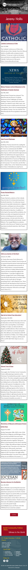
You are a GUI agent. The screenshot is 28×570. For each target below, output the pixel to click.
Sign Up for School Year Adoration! (11, 315)
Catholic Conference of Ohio (9, 43)
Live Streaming (8, 555)
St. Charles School (18, 555)
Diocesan (17, 567)
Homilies (18, 553)
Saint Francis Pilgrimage (8, 139)
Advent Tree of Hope (7, 366)
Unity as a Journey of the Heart (10, 254)
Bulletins (18, 551)
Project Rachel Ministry (8, 192)
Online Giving (8, 553)
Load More (14, 514)
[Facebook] (4, 561)
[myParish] (7, 561)
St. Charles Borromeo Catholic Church (13, 565)
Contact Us (8, 551)
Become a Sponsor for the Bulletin (11, 482)
